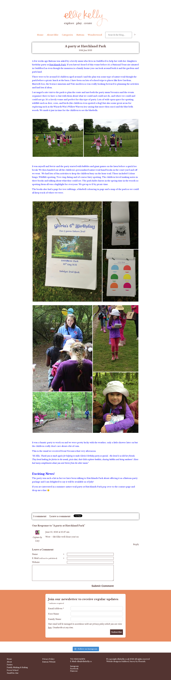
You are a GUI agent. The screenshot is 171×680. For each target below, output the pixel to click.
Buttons (80, 35)
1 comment (39, 516)
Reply (136, 544)
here (50, 627)
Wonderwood (95, 35)
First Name (53, 614)
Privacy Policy (48, 659)
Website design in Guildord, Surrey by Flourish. (126, 661)
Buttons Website (49, 662)
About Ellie (52, 35)
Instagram (74, 666)
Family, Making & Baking (17, 667)
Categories (67, 35)
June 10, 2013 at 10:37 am (57, 532)
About (9, 662)
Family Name (54, 619)
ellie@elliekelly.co (84, 661)
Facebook (74, 669)
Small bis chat (12, 673)
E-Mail (48, 558)
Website (36, 562)
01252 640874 (79, 659)
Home (40, 35)
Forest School (12, 670)
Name (48, 554)
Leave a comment (60, 516)
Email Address (56, 608)
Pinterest (73, 671)
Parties (10, 665)
